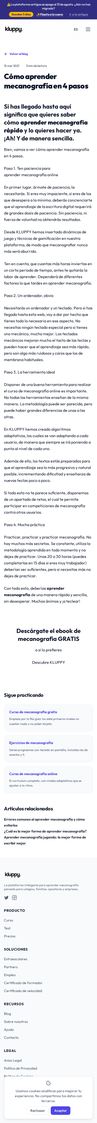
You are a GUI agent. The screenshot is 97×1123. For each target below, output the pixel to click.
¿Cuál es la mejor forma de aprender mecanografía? (45, 831)
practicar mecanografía (63, 537)
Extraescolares (15, 959)
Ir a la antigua (78, 14)
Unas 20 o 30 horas (54, 556)
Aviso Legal (13, 1060)
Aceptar (60, 1110)
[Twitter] (6, 897)
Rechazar (37, 1110)
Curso (8, 920)
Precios (9, 936)
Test (7, 928)
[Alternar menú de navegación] (88, 29)
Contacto (11, 1037)
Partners (11, 967)
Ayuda (9, 1029)
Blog (7, 1013)
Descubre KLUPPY (48, 662)
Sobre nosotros (16, 1021)
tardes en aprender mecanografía (61, 283)
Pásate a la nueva (49, 14)
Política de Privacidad (20, 1068)
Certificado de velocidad (23, 991)
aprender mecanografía (68, 149)
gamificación (50, 238)
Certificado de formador (23, 983)
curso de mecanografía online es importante (47, 390)
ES (76, 29)
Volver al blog (18, 54)
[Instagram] (14, 897)
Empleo (10, 975)
